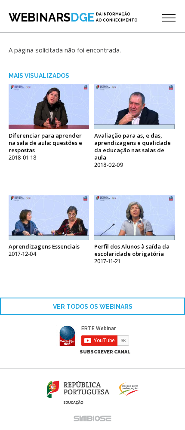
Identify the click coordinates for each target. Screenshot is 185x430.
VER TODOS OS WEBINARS (93, 306)
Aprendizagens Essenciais (44, 246)
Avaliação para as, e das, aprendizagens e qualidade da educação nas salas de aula (132, 146)
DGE (73, 17)
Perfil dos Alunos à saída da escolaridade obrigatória (132, 250)
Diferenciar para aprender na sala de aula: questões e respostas (45, 143)
